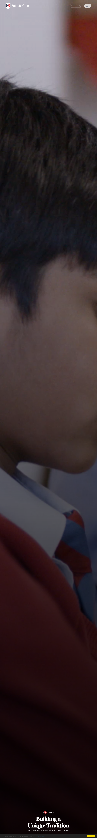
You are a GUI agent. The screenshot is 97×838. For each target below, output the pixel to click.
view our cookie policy (40, 836)
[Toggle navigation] (87, 6)
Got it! (91, 836)
